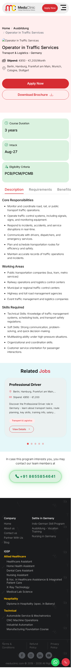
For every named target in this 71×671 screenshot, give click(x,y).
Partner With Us (13, 537)
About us (9, 528)
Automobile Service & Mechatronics (29, 615)
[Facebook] (21, 655)
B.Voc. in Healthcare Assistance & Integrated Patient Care (34, 581)
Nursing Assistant (17, 575)
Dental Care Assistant (20, 570)
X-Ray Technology (18, 587)
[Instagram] (30, 655)
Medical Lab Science (19, 591)
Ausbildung (21, 28)
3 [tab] (35, 444)
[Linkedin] (40, 655)
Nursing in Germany (44, 536)
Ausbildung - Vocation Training (45, 530)
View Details (19, 429)
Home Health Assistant (21, 566)
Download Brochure (33, 95)
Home (6, 28)
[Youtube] (48, 655)
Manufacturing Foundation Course (28, 629)
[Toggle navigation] (63, 7)
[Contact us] (66, 662)
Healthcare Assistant (19, 561)
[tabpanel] (35, 407)
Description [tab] (14, 189)
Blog (6, 542)
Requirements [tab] (40, 189)
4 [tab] (39, 444)
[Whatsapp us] (55, 662)
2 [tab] (32, 444)
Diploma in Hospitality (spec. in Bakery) (31, 603)
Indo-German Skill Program (48, 523)
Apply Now (50, 8)
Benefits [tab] (64, 189)
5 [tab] (43, 444)
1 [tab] (28, 444)
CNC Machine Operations (22, 620)
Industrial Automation (20, 624)
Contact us (10, 533)
